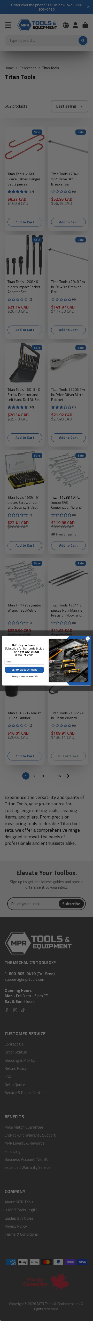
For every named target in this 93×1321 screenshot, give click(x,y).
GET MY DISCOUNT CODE (24, 669)
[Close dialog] (88, 638)
